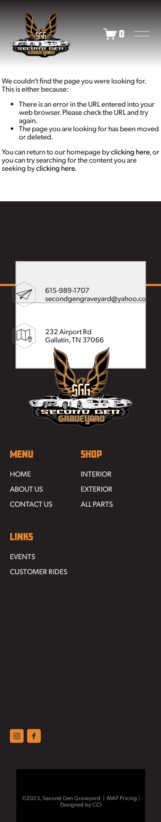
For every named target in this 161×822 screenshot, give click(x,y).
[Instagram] (17, 736)
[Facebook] (34, 736)
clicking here (130, 151)
